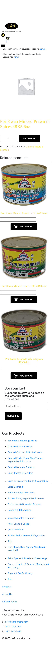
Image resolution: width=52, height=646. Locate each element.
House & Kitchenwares (19, 510)
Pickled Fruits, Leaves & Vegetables (26, 535)
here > (42, 49)
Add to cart (30, 138)
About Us (7, 594)
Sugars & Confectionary (20, 573)
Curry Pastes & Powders (20, 473)
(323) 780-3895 (12, 631)
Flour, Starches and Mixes (21, 492)
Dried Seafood (15, 486)
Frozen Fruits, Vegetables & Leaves (26, 498)
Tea (9, 579)
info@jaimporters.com (16, 621)
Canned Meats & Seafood (21, 467)
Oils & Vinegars (15, 529)
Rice (10, 541)
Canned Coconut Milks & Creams (25, 452)
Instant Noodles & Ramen (21, 518)
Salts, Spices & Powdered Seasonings (27, 558)
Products (7, 586)
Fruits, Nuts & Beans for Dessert (24, 504)
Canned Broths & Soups (20, 446)
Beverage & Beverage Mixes (22, 440)
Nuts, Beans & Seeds (18, 523)
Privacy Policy (9, 601)
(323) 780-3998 (13, 626)
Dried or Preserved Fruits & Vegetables (28, 481)
